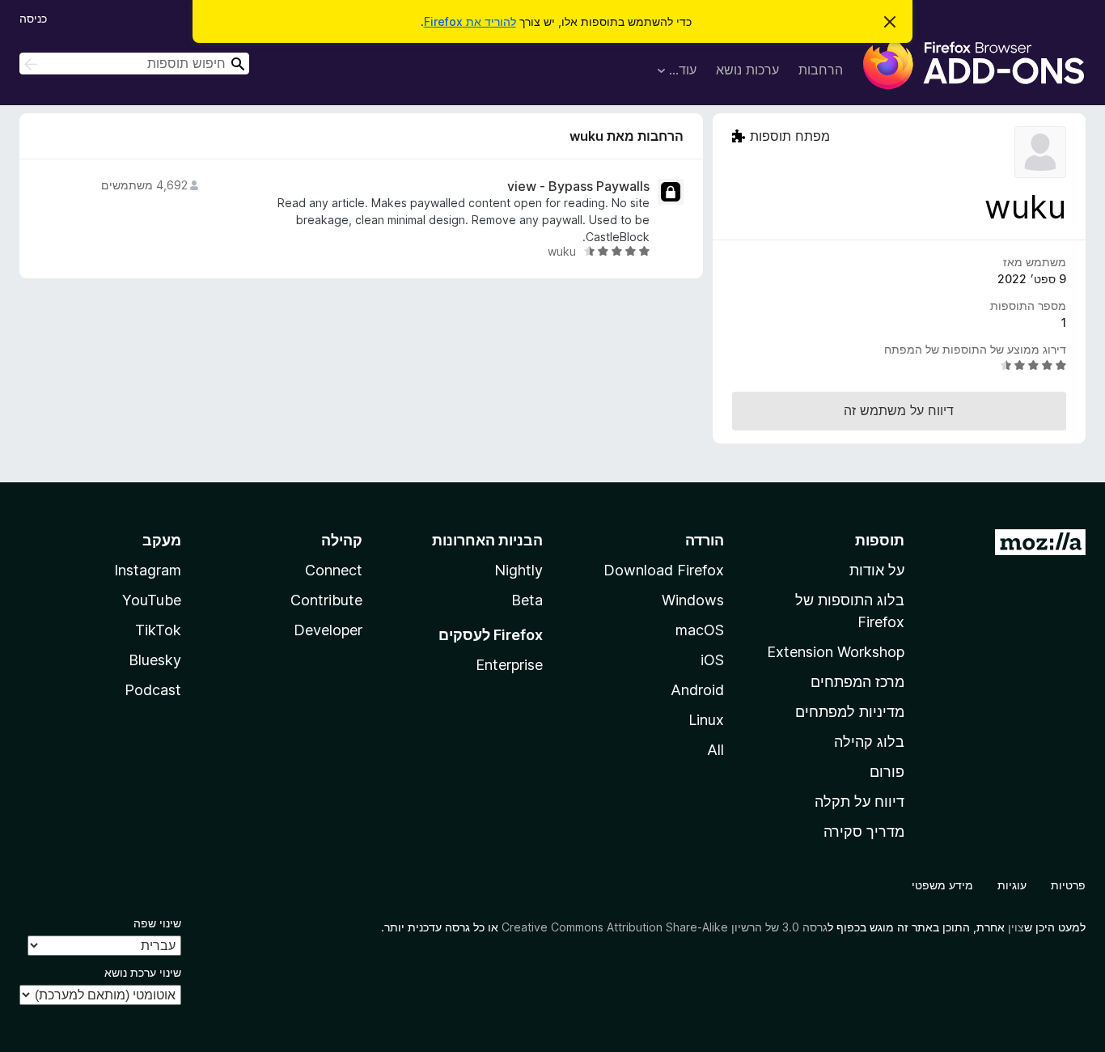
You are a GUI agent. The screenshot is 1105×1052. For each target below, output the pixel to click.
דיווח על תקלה (859, 801)
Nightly (518, 570)
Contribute (326, 600)
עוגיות (1012, 885)
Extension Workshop (835, 651)
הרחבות (820, 70)
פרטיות (1068, 885)
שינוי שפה (157, 923)
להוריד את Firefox (470, 21)
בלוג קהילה (869, 741)
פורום (887, 771)
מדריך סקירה (863, 831)
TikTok (158, 629)
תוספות (879, 540)
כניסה (33, 18)
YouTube (151, 600)
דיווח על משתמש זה (899, 410)
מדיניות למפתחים (849, 711)
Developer (328, 629)
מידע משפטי (942, 885)
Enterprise (509, 664)
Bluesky (155, 659)
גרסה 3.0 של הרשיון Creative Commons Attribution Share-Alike (665, 927)
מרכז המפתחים (857, 681)
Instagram (147, 570)
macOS (699, 629)
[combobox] (134, 63)
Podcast (153, 689)
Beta (527, 600)
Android (697, 689)
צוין (1016, 927)
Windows (693, 600)
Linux (706, 719)
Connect (333, 570)
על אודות (876, 570)
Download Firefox (663, 570)
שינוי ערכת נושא (142, 972)
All (715, 749)
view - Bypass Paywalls (578, 186)
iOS (712, 659)
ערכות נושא (747, 70)
